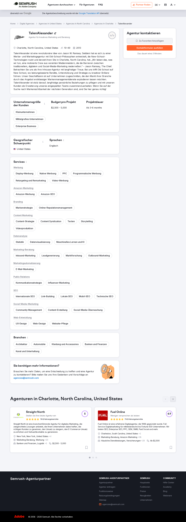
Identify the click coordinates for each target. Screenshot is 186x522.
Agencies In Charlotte (103, 23)
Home (13, 23)
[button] (158, 5)
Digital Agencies (27, 23)
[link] (86, 5)
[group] (93, 427)
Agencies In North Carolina (78, 23)
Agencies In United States (50, 23)
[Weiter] (173, 399)
